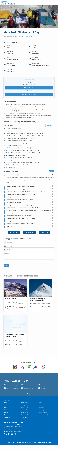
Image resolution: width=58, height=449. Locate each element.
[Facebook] (4, 434)
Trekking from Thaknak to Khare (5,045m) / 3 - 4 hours (20, 199)
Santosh (48, 442)
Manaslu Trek (25, 410)
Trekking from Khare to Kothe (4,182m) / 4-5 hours (19, 215)
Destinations (10, 36)
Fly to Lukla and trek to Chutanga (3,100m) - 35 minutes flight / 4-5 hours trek (26, 189)
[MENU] (56, 2)
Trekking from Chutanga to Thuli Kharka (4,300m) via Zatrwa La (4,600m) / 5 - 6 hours (28, 191)
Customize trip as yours (29, 94)
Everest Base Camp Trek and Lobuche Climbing (14, 335)
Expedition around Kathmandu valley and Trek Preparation (21, 186)
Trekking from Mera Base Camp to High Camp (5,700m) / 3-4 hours (23, 207)
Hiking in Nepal (25, 405)
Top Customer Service (28, 388)
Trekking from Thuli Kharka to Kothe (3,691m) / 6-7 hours (21, 194)
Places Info (42, 407)
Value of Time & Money (11, 385)
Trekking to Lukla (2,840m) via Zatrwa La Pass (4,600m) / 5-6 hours (23, 221)
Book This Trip (14, 232)
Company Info (42, 410)
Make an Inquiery (29, 87)
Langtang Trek (25, 412)
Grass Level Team (27, 385)
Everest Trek (25, 407)
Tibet (5, 410)
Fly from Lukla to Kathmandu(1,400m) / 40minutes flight (21, 223)
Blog (40, 402)
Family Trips (42, 388)
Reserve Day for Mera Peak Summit (15, 213)
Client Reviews (7, 405)
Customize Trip (29, 232)
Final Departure (10, 226)
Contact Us (44, 232)
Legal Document (43, 412)
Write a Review (25, 402)
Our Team (41, 405)
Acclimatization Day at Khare (14, 202)
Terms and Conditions (44, 414)
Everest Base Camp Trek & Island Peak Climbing (39, 299)
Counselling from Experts (12, 388)
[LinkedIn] (9, 434)
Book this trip (29, 90)
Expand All (51, 171)
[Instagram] (15, 434)
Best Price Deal (43, 385)
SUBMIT (6, 265)
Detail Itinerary (49, 125)
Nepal (15, 36)
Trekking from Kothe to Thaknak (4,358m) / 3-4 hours (20, 197)
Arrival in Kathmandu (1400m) (14, 175)
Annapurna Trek (25, 414)
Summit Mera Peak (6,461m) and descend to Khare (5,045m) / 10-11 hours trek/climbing (29, 210)
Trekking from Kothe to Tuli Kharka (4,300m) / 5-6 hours (21, 218)
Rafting (6, 414)
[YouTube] (12, 434)
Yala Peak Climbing (11, 299)
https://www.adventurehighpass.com (13, 431)
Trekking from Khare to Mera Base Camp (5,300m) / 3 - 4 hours (22, 205)
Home (5, 36)
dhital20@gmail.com (9, 429)
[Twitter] (6, 434)
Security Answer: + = (26, 262)
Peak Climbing (21, 36)
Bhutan (6, 412)
